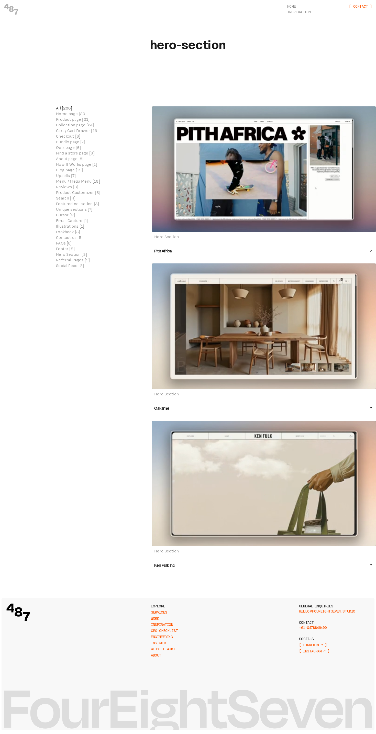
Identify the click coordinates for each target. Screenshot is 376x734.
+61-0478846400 (312, 628)
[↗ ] (313, 645)
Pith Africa (163, 251)
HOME (291, 6)
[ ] (360, 6)
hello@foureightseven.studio (327, 611)
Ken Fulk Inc (164, 565)
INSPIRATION (299, 12)
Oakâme (161, 408)
